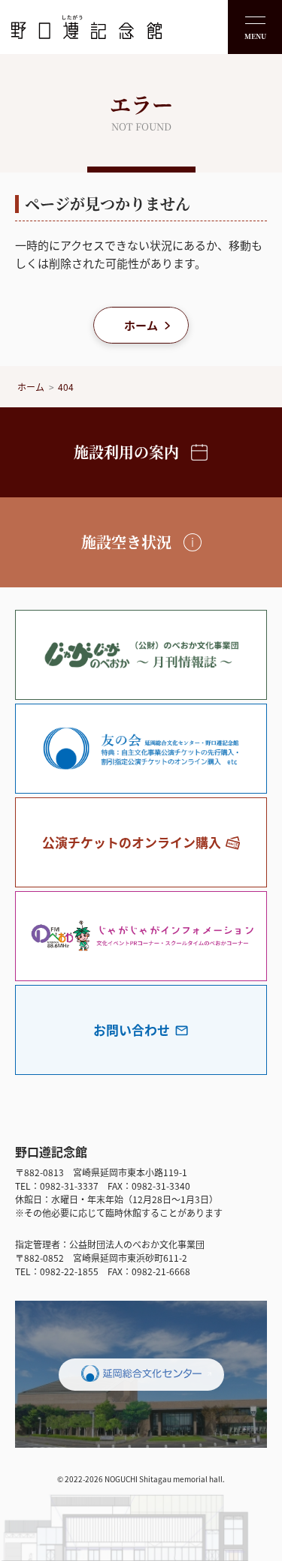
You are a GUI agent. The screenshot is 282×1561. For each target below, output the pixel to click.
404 (66, 386)
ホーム (141, 325)
